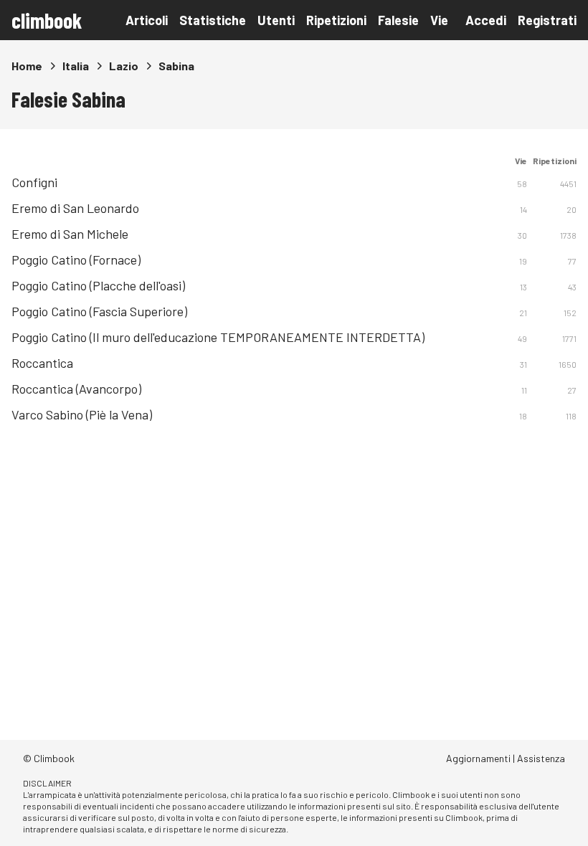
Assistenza (541, 758)
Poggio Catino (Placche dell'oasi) (98, 285)
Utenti (276, 20)
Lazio (123, 65)
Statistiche (212, 20)
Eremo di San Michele (69, 234)
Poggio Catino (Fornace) (76, 259)
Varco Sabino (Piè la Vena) (81, 414)
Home (26, 65)
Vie (439, 20)
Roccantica (42, 363)
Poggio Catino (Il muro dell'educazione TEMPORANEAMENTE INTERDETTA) (218, 337)
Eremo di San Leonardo (75, 208)
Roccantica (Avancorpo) (76, 388)
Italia (75, 65)
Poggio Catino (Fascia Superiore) (99, 311)
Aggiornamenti (478, 758)
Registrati (547, 20)
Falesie (398, 20)
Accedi (485, 20)
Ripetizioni (336, 20)
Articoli (146, 20)
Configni (34, 182)
